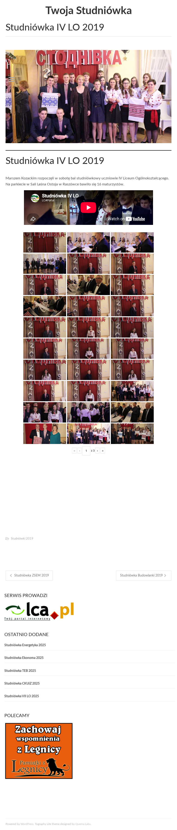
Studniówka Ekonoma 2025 (24, 658)
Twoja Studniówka (88, 11)
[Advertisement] (88, 494)
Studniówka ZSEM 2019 (31, 575)
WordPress (27, 824)
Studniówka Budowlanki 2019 (141, 575)
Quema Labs (83, 824)
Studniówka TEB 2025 (20, 671)
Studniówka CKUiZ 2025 (22, 683)
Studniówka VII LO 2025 (21, 696)
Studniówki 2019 (22, 538)
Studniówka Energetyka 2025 (25, 645)
